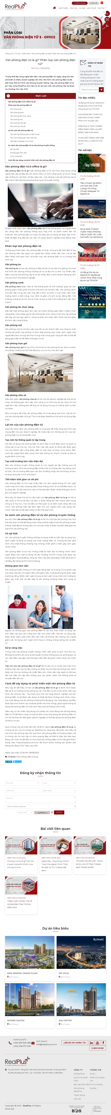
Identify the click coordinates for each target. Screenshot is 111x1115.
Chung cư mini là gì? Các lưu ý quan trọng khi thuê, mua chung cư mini (20, 864)
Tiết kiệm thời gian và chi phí (21, 141)
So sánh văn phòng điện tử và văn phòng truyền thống (31, 145)
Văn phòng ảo (16, 109)
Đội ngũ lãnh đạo (82, 1084)
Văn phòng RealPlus (79, 1089)
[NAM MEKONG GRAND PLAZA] (29, 952)
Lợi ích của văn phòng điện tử (20, 130)
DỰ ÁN (82, 8)
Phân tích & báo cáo (97, 1079)
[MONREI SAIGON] (29, 999)
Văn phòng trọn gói (18, 123)
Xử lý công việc (16, 156)
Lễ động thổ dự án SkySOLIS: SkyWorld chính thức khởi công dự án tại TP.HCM (91, 106)
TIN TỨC (101, 8)
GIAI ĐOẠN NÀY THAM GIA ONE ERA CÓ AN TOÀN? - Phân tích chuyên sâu (90, 117)
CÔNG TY (78, 1070)
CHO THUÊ (91, 8)
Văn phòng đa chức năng (20, 116)
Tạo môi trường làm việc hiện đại (23, 138)
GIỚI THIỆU (63, 8)
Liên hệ (93, 3)
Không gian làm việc (18, 153)
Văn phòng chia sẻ (17, 126)
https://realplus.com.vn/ (27, 742)
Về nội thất (14, 149)
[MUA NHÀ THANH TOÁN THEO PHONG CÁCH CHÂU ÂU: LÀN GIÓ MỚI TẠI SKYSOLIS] (92, 209)
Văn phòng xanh (17, 112)
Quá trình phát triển (81, 1079)
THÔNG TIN (95, 1070)
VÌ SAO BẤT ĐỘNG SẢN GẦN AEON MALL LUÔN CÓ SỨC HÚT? (91, 141)
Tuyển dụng (80, 3)
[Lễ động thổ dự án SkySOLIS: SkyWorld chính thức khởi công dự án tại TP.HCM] (92, 252)
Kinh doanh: (46, 1043)
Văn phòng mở (16, 119)
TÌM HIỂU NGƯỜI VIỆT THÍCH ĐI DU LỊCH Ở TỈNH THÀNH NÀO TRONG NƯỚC (89, 864)
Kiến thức (35, 68)
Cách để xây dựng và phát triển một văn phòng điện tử (31, 160)
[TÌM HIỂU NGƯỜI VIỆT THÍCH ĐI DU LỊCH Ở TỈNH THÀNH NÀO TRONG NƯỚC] (90, 845)
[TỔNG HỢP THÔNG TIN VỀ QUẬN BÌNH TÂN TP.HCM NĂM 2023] (21, 885)
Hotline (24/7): (22, 1043)
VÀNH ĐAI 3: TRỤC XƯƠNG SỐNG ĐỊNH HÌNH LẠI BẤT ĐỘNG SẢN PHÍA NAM (90, 129)
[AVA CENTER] (81, 999)
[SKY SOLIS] (81, 952)
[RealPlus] (16, 6)
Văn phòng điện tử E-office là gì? (22, 102)
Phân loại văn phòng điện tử (20, 105)
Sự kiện (93, 1088)
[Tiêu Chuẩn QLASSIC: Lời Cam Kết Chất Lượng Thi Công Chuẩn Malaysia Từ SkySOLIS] (92, 163)
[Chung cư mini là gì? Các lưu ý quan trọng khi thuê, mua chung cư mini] (21, 845)
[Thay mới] (52, 812)
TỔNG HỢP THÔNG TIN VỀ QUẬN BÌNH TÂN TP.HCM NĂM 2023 (19, 904)
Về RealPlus (79, 1074)
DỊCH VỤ (73, 8)
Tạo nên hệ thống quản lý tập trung (24, 134)
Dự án (92, 1074)
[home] (55, 8)
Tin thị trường (96, 1084)
